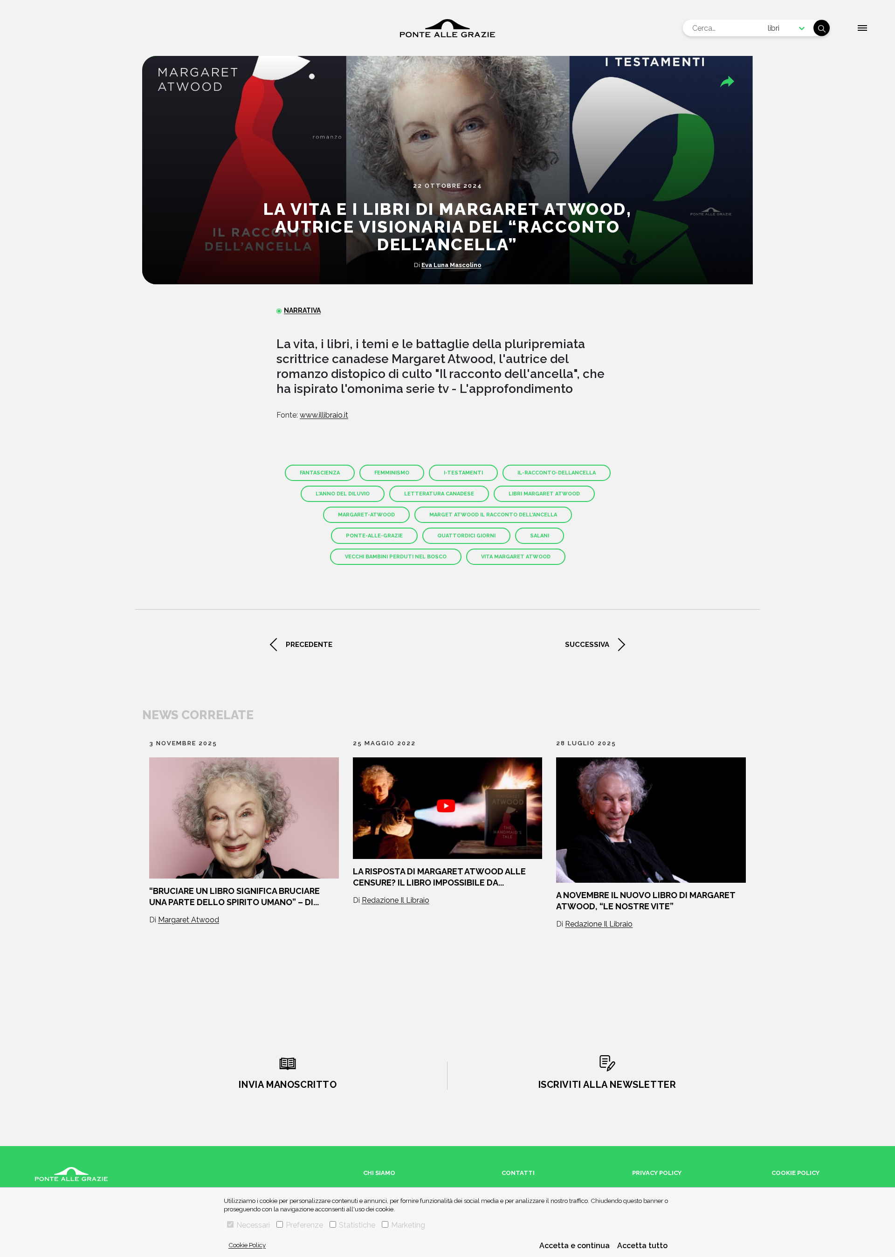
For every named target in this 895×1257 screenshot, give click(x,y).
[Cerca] (821, 28)
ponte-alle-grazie (374, 536)
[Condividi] (727, 81)
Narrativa (302, 310)
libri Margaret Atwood (544, 494)
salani (539, 536)
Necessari (253, 1225)
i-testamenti (463, 473)
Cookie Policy (247, 1245)
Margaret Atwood (188, 919)
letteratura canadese (439, 494)
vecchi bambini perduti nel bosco (396, 557)
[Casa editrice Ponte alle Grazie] (447, 28)
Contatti (518, 1172)
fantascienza (320, 473)
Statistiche (357, 1225)
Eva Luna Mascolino (451, 264)
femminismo (391, 473)
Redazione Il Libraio (395, 900)
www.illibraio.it (324, 415)
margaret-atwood (366, 515)
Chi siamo (379, 1172)
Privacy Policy (657, 1172)
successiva (587, 644)
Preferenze (304, 1225)
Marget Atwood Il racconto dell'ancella (493, 515)
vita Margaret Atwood (516, 557)
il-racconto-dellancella (556, 473)
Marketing (408, 1225)
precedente (309, 644)
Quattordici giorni (466, 536)
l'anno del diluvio (343, 494)
